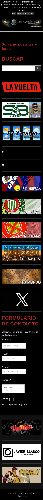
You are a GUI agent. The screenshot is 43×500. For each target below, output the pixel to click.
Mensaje (6, 379)
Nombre (6, 339)
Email (4, 354)
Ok (13, 13)
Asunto (5, 367)
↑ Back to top (21, 496)
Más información (25, 13)
